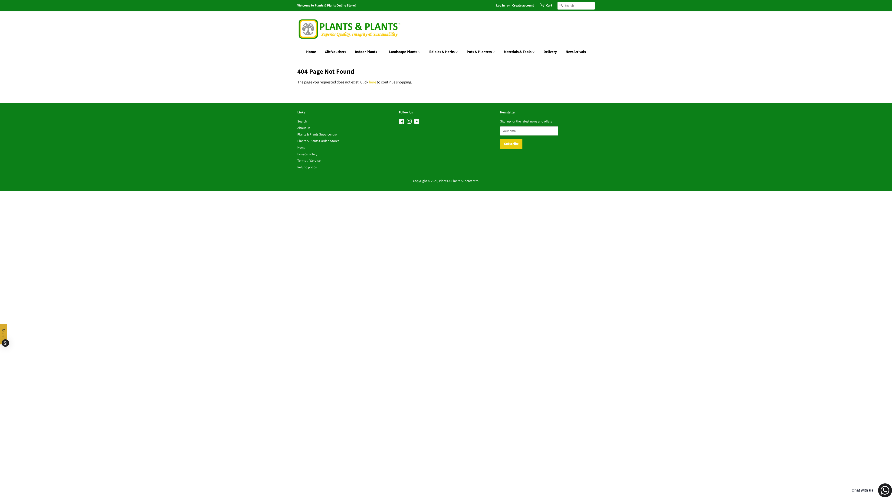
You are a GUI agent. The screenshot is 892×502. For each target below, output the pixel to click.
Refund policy (307, 167)
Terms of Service (309, 160)
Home (311, 51)
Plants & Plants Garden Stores (318, 141)
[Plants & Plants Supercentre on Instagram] (409, 122)
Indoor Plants (366, 51)
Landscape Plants (403, 51)
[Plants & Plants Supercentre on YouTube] (416, 122)
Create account (523, 5)
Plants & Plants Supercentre (317, 134)
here (372, 82)
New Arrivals (576, 51)
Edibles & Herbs (442, 51)
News (301, 147)
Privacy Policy (307, 154)
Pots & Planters (479, 51)
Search (302, 121)
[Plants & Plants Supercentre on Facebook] (401, 122)
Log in (500, 5)
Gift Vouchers (335, 51)
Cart (549, 5)
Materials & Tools (518, 51)
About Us (303, 128)
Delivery (550, 51)
